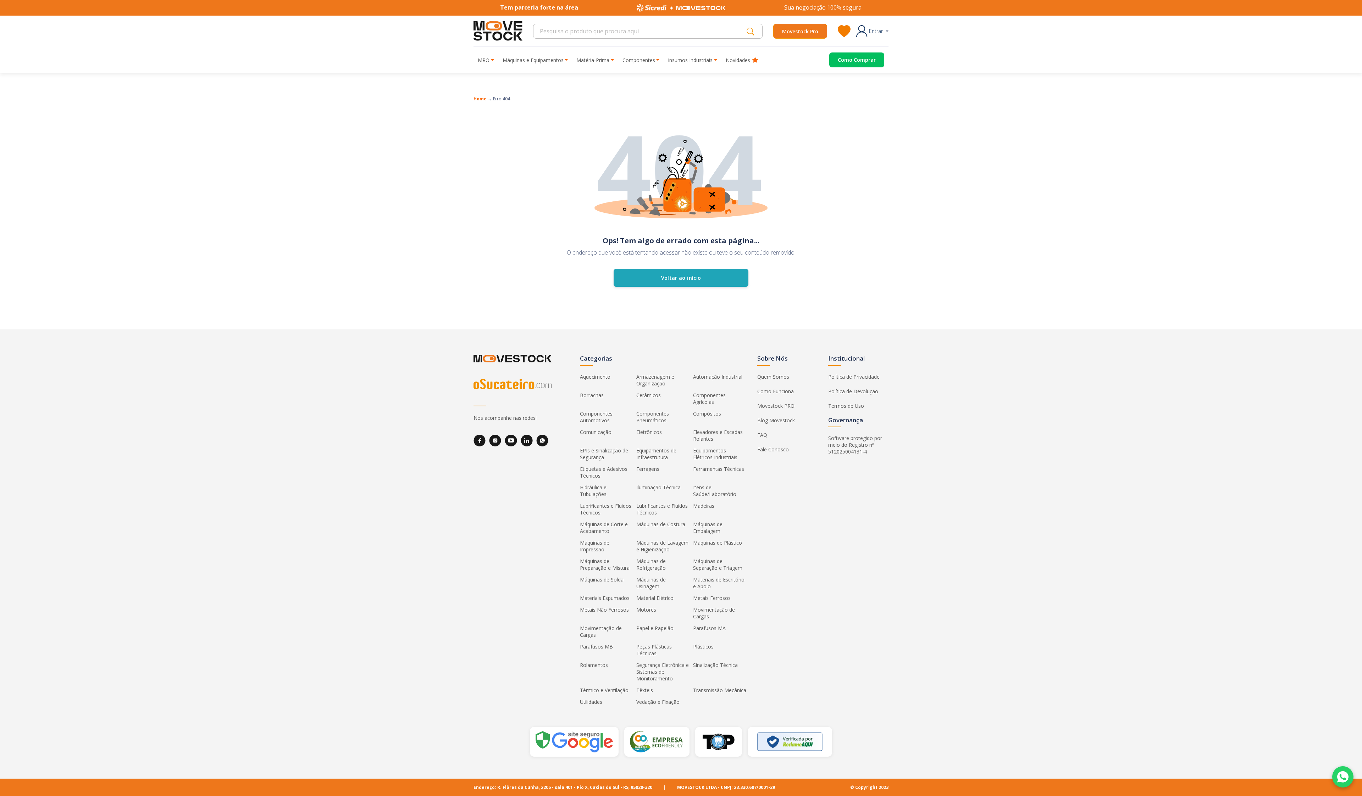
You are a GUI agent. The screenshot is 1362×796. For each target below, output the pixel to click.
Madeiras (703, 505)
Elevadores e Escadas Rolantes (718, 435)
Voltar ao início (681, 277)
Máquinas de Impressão (594, 546)
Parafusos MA (709, 628)
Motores (646, 609)
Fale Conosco (773, 449)
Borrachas (592, 395)
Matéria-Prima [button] (592, 60)
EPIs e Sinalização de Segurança (604, 454)
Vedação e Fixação (658, 701)
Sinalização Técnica (715, 665)
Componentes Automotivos (596, 417)
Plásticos (703, 646)
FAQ (762, 435)
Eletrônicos (649, 432)
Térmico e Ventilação (604, 690)
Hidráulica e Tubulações (593, 490)
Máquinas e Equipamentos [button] (533, 60)
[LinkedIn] (527, 440)
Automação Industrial (717, 376)
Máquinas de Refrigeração (651, 564)
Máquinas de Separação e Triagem (717, 564)
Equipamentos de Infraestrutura (656, 454)
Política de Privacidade (854, 376)
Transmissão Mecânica (719, 690)
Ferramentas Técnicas (718, 469)
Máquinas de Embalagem (707, 527)
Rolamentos (594, 665)
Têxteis (644, 690)
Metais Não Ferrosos (604, 609)
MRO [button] (483, 60)
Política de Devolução (853, 391)
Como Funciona (775, 391)
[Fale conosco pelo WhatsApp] (1342, 776)
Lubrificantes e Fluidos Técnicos (605, 509)
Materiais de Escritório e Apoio (718, 583)
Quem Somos (773, 376)
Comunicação (595, 432)
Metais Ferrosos (712, 598)
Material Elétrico (655, 598)
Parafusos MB (596, 646)
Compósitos (707, 413)
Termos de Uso (846, 405)
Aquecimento (595, 376)
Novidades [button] (738, 60)
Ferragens (647, 469)
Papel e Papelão (655, 628)
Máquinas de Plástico (717, 542)
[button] (872, 31)
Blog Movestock (776, 420)
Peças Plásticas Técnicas (654, 650)
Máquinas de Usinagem (651, 583)
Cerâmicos (648, 395)
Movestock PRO (775, 405)
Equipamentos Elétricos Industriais (715, 454)
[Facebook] (480, 440)
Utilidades (591, 701)
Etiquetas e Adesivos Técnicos (603, 472)
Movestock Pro (800, 31)
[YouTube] (511, 440)
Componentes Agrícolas (709, 398)
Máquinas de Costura (660, 524)
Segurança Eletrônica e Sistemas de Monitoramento (662, 672)
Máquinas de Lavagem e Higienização (662, 546)
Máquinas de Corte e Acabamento (604, 527)
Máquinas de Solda (602, 579)
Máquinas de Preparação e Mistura (605, 564)
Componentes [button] (638, 60)
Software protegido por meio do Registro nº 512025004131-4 (855, 445)
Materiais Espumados (605, 598)
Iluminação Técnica (658, 487)
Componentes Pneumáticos (652, 417)
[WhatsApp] (542, 440)
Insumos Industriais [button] (690, 60)
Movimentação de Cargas (714, 613)
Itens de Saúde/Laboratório (714, 490)
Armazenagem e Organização (655, 380)
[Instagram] (495, 440)
